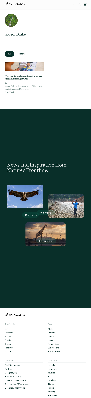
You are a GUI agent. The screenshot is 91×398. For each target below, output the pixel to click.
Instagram (52, 369)
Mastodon (52, 395)
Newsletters (53, 344)
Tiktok (51, 384)
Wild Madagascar (12, 365)
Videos (32, 215)
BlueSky (51, 392)
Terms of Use (54, 351)
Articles (48, 212)
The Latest (9, 351)
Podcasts (48, 241)
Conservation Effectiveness (17, 384)
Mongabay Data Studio (15, 388)
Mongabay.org (11, 373)
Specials (8, 340)
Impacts (51, 340)
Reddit (51, 388)
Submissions (53, 348)
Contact (51, 333)
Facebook (52, 380)
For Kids (8, 369)
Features (9, 348)
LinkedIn (51, 365)
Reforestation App (13, 376)
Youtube (51, 373)
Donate (51, 336)
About (50, 329)
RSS (9, 54)
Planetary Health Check (15, 380)
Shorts (8, 344)
